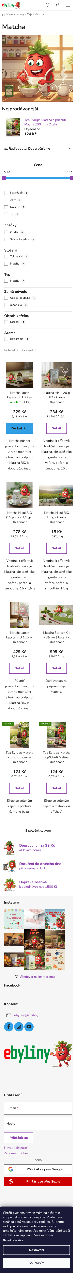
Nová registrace (15, 1148)
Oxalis (16, 232)
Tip (14, 214)
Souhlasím (36, 1263)
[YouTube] (29, 1026)
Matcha (17, 264)
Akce (15, 200)
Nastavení (36, 1250)
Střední (17, 322)
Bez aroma (19, 339)
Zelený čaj (18, 256)
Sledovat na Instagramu (37, 977)
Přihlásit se (19, 1138)
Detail (56, 428)
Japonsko (18, 305)
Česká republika (22, 298)
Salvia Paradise (22, 239)
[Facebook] (8, 1026)
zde (20, 1239)
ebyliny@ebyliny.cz (28, 1015)
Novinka (17, 207)
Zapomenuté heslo (17, 1153)
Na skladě (18, 193)
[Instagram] (19, 1026)
